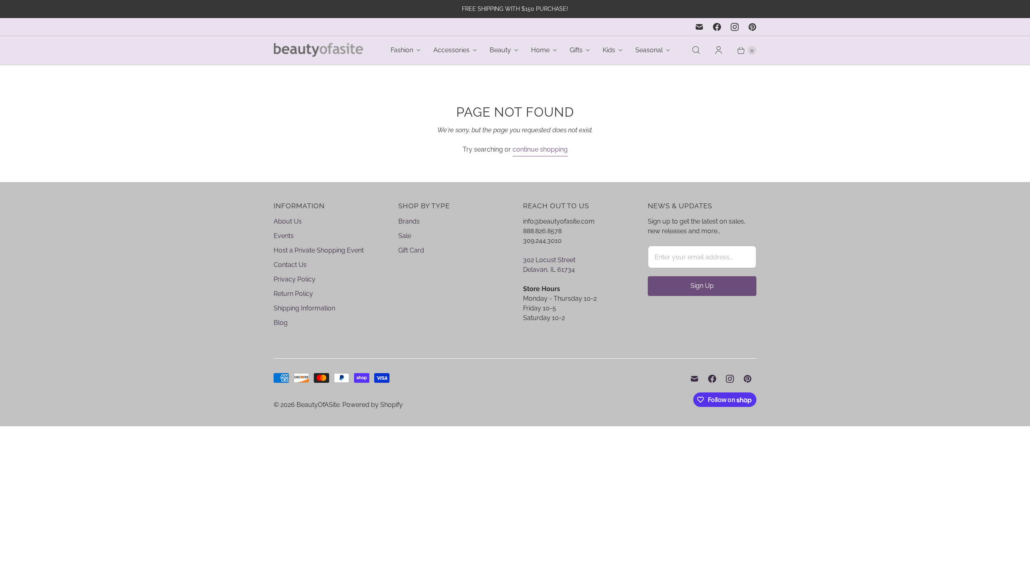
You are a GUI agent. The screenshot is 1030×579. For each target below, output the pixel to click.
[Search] (696, 50)
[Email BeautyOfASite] (699, 27)
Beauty (500, 50)
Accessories (451, 50)
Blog (281, 322)
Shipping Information (304, 308)
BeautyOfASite (318, 405)
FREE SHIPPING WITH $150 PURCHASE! (515, 9)
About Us (288, 221)
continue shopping (540, 149)
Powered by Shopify (372, 405)
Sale (404, 236)
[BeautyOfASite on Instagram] (735, 27)
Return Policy (293, 294)
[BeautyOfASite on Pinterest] (752, 27)
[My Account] (718, 50)
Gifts (576, 50)
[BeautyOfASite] (319, 50)
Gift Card (411, 250)
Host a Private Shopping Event (319, 250)
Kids (609, 50)
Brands (409, 221)
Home (540, 50)
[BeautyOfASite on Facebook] (717, 27)
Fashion (402, 50)
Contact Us (290, 265)
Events (284, 236)
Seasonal (649, 50)
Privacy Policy (294, 279)
